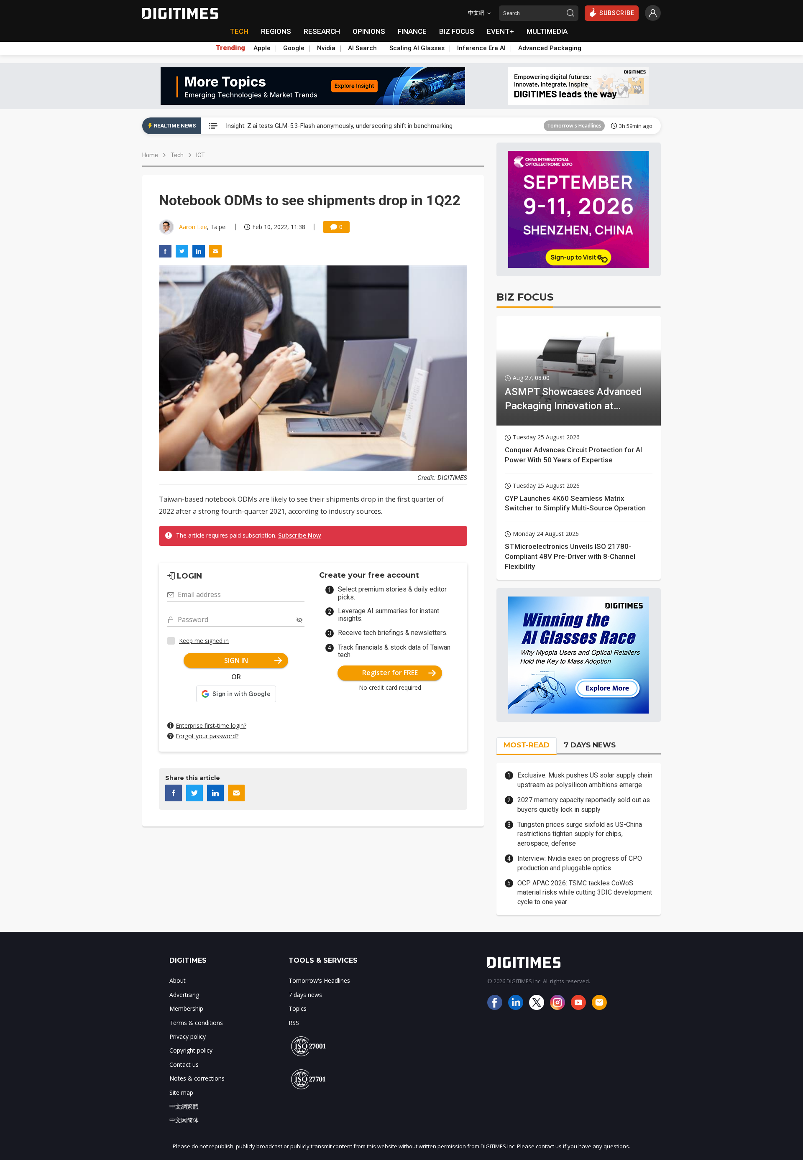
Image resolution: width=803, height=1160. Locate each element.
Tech (177, 155)
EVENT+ (500, 31)
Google (293, 48)
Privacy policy (187, 1036)
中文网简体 (184, 1120)
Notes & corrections (197, 1078)
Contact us (184, 1064)
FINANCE (412, 31)
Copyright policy (190, 1050)
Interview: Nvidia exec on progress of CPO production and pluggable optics (579, 863)
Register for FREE (390, 672)
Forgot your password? (207, 736)
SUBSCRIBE (616, 13)
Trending (230, 48)
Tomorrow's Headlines (574, 125)
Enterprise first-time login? (211, 725)
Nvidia (326, 48)
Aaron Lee (193, 227)
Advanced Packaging (549, 48)
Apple (262, 48)
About (177, 980)
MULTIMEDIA (547, 31)
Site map (181, 1092)
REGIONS (276, 31)
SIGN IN (236, 660)
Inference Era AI (481, 48)
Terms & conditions (196, 1023)
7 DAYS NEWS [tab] (590, 745)
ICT (200, 155)
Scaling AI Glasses (417, 48)
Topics (298, 1008)
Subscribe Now (299, 535)
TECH (239, 31)
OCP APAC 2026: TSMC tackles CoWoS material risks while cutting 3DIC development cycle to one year (584, 892)
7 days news (305, 995)
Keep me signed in (204, 641)
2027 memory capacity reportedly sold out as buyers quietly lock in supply (583, 804)
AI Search (362, 48)
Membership (186, 1008)
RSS (294, 1023)
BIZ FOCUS (456, 31)
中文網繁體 (184, 1106)
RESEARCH (322, 31)
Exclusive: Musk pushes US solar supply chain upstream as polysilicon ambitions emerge (584, 779)
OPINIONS (369, 31)
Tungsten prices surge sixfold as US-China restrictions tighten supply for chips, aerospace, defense (579, 834)
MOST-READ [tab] (527, 745)
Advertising (184, 995)
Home (150, 155)
